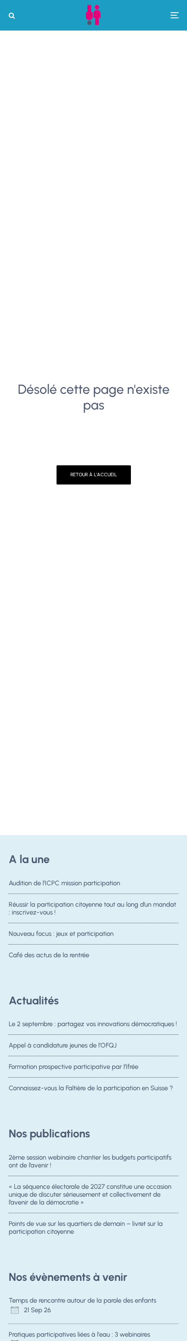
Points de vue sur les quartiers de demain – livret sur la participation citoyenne (86, 1227)
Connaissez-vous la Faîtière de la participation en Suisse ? (91, 1088)
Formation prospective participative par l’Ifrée (73, 1067)
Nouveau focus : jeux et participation (61, 934)
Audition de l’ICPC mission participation (64, 883)
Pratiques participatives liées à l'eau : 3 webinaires (79, 1334)
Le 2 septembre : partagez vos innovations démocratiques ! (93, 1024)
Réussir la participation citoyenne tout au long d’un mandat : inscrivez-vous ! (92, 908)
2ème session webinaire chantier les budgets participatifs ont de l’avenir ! (90, 1161)
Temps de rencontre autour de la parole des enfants (82, 1300)
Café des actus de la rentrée (49, 955)
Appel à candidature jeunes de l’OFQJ (63, 1045)
